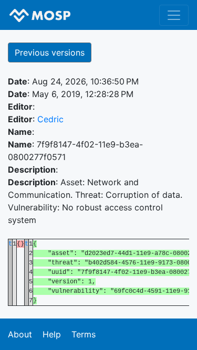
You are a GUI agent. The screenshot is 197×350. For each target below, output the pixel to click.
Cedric (50, 119)
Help (52, 334)
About (20, 334)
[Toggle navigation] (174, 15)
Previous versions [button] (50, 52)
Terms (83, 334)
